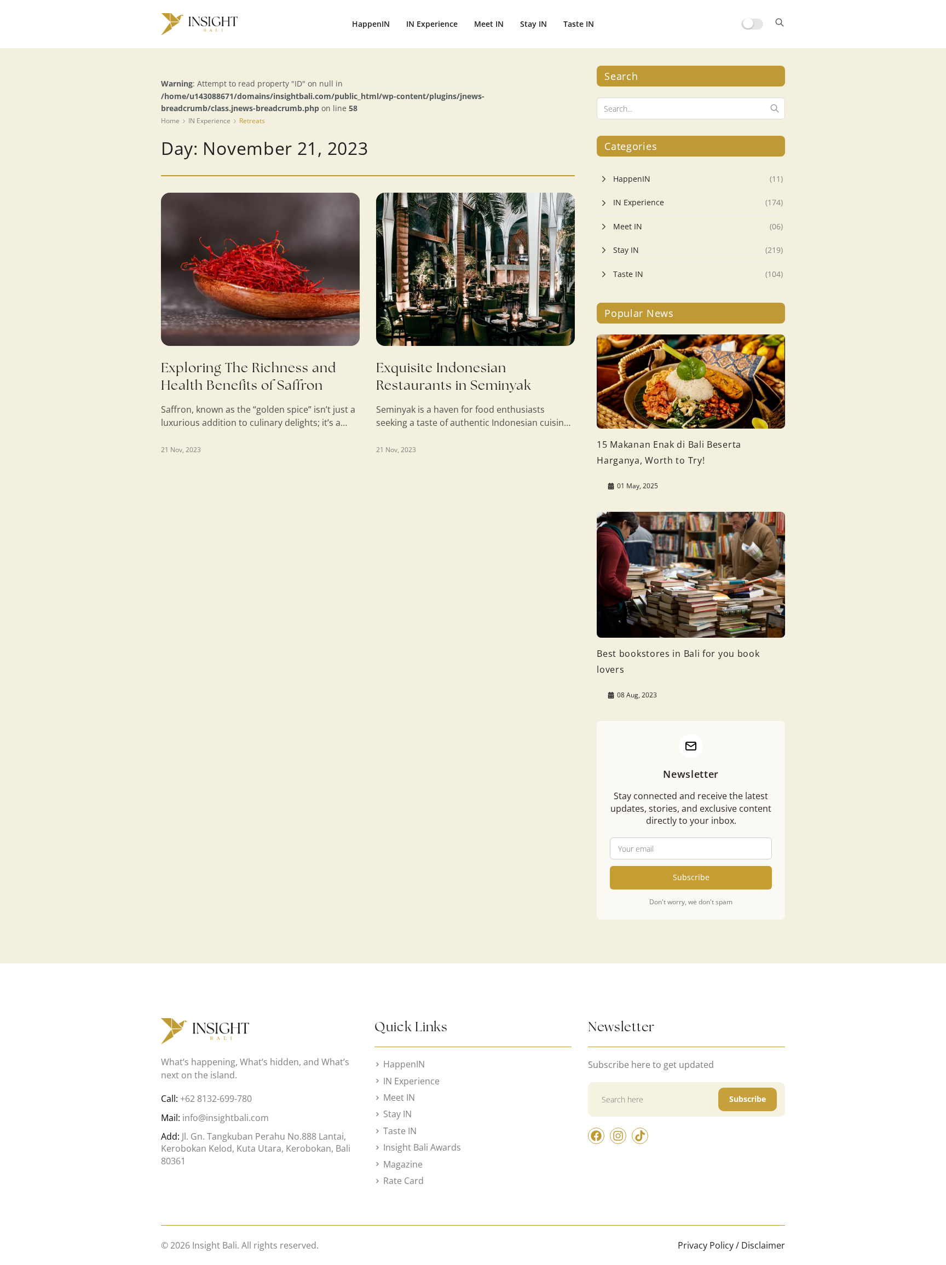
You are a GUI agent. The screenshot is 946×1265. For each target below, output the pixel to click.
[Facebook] (596, 1136)
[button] (779, 24)
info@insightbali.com (225, 1118)
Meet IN (489, 24)
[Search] (775, 108)
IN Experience (432, 24)
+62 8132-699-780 (216, 1099)
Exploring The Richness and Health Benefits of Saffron (248, 376)
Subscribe (691, 877)
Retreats (252, 120)
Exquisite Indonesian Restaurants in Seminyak (454, 376)
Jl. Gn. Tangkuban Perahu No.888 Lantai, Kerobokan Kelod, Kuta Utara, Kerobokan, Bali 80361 (255, 1148)
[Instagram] (618, 1136)
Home (170, 120)
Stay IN (533, 24)
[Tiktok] (640, 1136)
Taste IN (578, 24)
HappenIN (371, 24)
